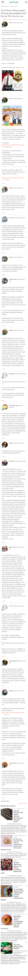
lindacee (11, 443)
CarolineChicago (13, 405)
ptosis (10, 22)
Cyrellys (11, 690)
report (3, 93)
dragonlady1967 (13, 661)
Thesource (12, 217)
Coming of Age (13, 279)
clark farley (12, 461)
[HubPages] (14, 2)
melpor (11, 187)
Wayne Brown (12, 547)
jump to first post (23, 803)
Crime (15, 942)
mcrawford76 (12, 763)
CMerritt (11, 330)
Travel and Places (19, 808)
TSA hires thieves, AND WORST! (18, 946)
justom (11, 257)
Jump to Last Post (7, 19)
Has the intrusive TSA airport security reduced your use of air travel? (18, 816)
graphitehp (12, 373)
